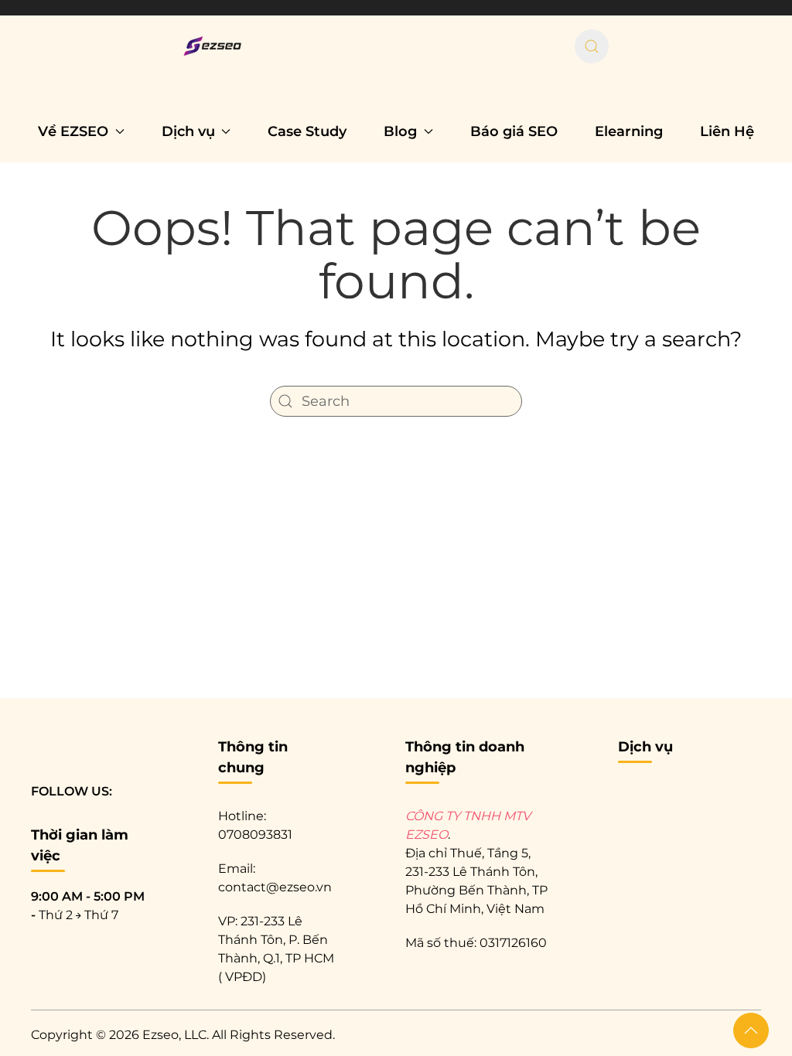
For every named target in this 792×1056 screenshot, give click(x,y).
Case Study (307, 131)
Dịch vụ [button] (188, 131)
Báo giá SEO (514, 131)
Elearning (629, 131)
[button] (751, 1030)
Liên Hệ (727, 131)
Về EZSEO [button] (73, 131)
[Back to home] (215, 46)
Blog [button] (400, 131)
